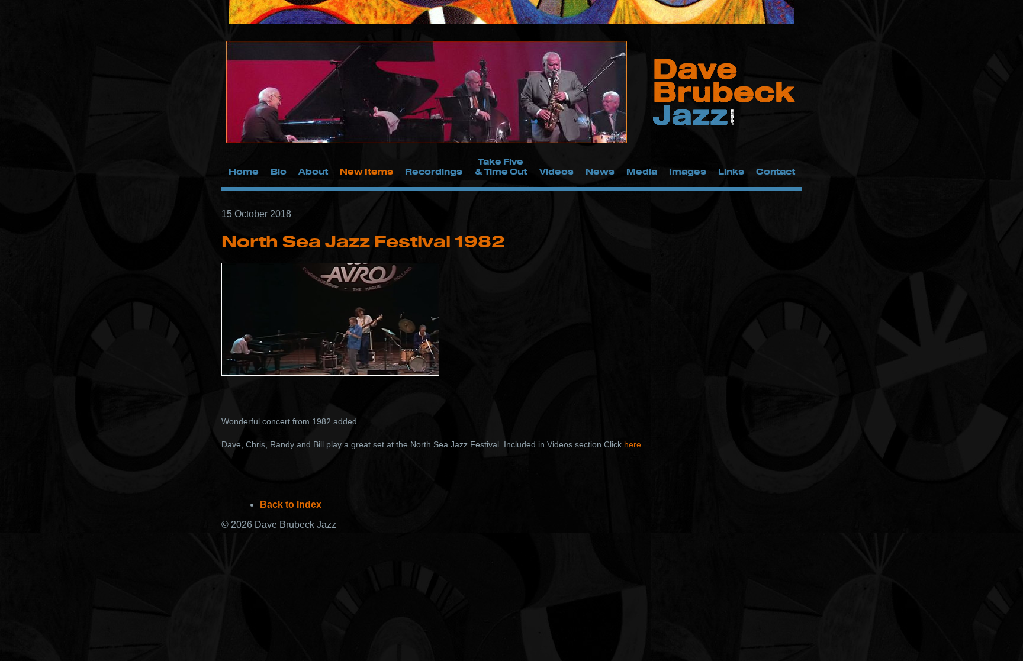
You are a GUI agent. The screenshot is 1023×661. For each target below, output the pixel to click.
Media (641, 171)
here (631, 444)
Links (731, 171)
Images (687, 171)
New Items (366, 171)
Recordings (433, 171)
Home (244, 171)
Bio (279, 171)
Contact (775, 171)
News (600, 171)
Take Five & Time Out (501, 166)
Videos (556, 171)
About (313, 171)
